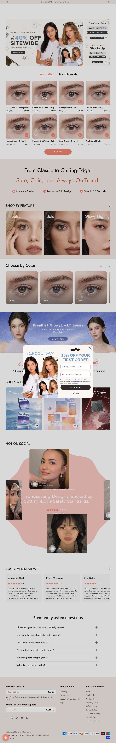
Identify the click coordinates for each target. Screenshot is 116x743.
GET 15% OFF (76, 387)
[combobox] (64, 374)
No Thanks (75, 393)
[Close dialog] (90, 348)
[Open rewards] (6, 737)
